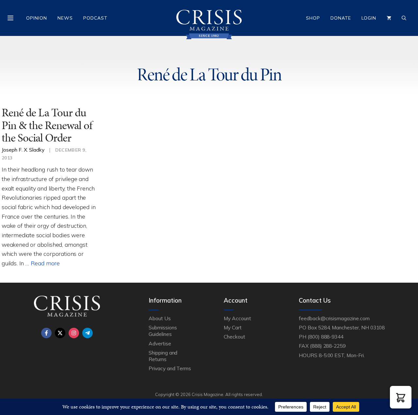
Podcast (95, 18)
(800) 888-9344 (325, 336)
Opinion (36, 18)
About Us (160, 318)
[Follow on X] (60, 333)
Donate (340, 18)
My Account (237, 318)
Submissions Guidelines (163, 330)
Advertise (160, 343)
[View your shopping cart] (388, 18)
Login (369, 18)
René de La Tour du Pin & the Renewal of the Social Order (47, 125)
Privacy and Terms (170, 368)
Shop (313, 18)
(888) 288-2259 (328, 345)
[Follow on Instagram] (74, 333)
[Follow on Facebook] (46, 333)
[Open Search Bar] (403, 18)
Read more (45, 263)
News (65, 18)
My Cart (233, 327)
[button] (400, 397)
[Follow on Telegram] (87, 333)
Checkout (234, 336)
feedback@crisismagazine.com (334, 318)
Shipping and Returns (163, 355)
